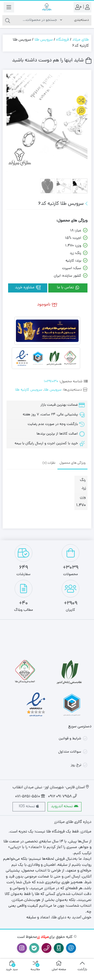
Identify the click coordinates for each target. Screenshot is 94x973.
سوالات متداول (69, 752)
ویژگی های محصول (72, 463)
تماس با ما (66, 288)
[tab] (72, 462)
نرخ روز (76, 765)
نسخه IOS (27, 807)
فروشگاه (62, 40)
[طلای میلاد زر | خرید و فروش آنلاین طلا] (47, 7)
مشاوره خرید (25, 288)
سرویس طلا (43, 40)
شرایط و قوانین (70, 738)
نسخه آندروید (62, 807)
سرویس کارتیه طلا (28, 390)
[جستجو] (7, 20)
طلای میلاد (80, 40)
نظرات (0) (49, 463)
